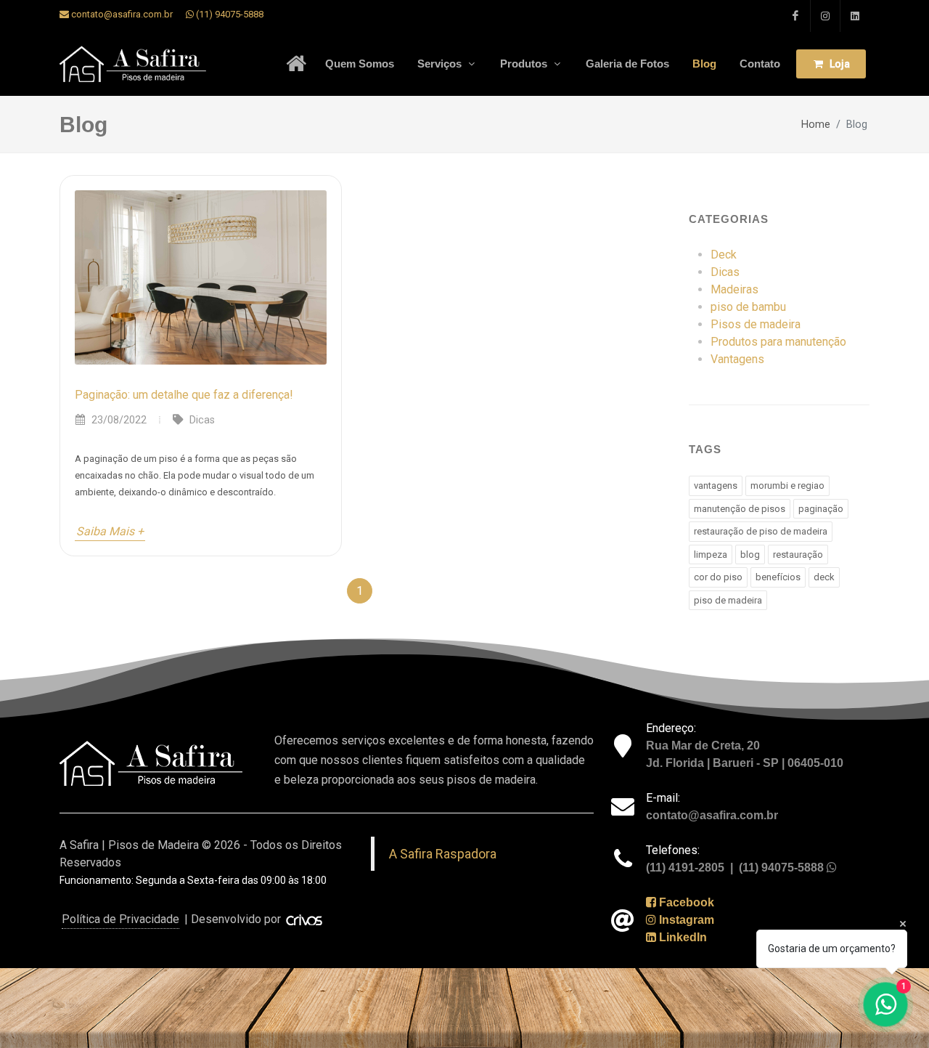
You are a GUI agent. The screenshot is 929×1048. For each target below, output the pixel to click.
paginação (820, 508)
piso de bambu (748, 307)
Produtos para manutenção (778, 342)
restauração (798, 554)
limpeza (710, 554)
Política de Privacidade (120, 919)
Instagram (685, 920)
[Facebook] (795, 16)
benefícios (778, 577)
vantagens (715, 485)
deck (824, 577)
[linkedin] (854, 16)
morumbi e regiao (787, 485)
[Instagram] (825, 16)
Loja (838, 64)
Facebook (685, 902)
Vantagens (737, 359)
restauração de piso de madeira (760, 531)
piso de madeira (728, 600)
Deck (724, 254)
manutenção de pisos (739, 508)
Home (815, 124)
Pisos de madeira (756, 324)
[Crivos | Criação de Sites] (304, 919)
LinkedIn (681, 937)
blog (750, 554)
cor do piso (718, 577)
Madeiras (734, 289)
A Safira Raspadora (442, 853)
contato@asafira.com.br (121, 14)
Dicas (725, 272)
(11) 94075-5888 (228, 14)
